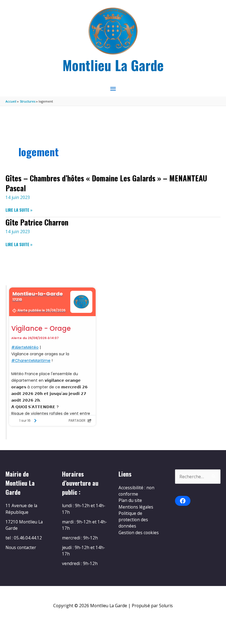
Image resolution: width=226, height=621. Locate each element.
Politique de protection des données (133, 519)
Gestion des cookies (139, 532)
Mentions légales (136, 507)
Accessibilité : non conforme (136, 491)
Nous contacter (21, 547)
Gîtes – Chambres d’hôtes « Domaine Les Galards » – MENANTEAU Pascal (106, 182)
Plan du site (130, 500)
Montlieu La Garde (113, 65)
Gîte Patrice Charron (37, 222)
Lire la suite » (19, 210)
